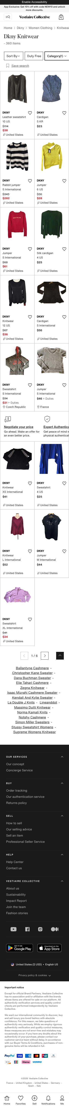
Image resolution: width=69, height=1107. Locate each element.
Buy (9, 783)
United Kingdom (24, 1083)
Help (9, 854)
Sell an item (14, 835)
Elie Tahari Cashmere (32, 682)
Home (8, 27)
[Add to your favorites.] (30, 113)
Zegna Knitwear (32, 687)
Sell (9, 816)
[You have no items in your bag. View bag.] (61, 17)
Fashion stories (17, 913)
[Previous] (24, 656)
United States (41, 1083)
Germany (55, 1083)
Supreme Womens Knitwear (34, 732)
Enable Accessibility (34, 2)
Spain (31, 1085)
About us (12, 888)
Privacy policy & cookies (33, 975)
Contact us (14, 868)
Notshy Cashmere (32, 717)
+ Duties (13, 403)
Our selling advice (19, 829)
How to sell (14, 823)
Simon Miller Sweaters (32, 722)
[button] (61, 17)
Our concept (15, 764)
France (9, 1083)
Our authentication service (25, 796)
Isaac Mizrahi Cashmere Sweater (32, 692)
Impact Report (16, 900)
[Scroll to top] (60, 656)
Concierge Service (19, 770)
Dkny (20, 27)
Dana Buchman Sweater (32, 678)
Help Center (14, 862)
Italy (39, 1085)
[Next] (44, 656)
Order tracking (16, 790)
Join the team (16, 907)
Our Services (16, 757)
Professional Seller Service (25, 841)
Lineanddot (48, 702)
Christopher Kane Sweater (32, 673)
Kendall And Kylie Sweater (32, 697)
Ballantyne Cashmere (32, 668)
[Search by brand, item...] (8, 17)
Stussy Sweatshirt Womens (32, 727)
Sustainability (16, 894)
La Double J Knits (21, 702)
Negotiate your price (18, 426)
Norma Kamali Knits (32, 712)
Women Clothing (41, 27)
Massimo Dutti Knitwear (32, 707)
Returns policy (16, 802)
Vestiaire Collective (23, 881)
